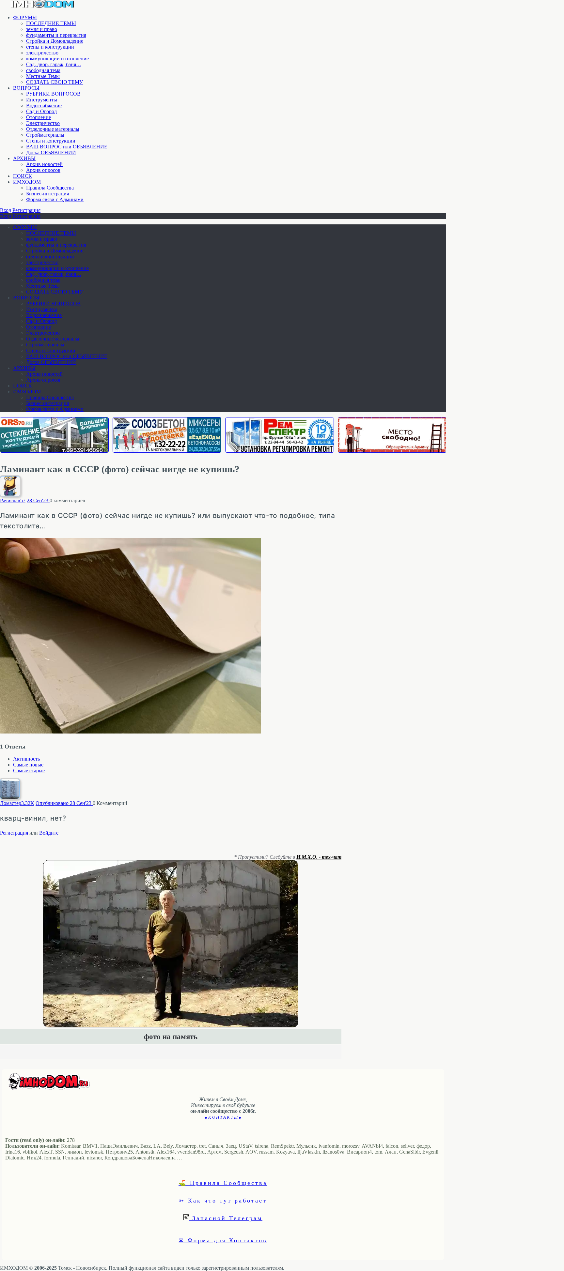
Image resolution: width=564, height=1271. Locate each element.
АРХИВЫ (24, 158)
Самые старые (29, 770)
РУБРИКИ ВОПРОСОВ (53, 94)
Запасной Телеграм (225, 1218)
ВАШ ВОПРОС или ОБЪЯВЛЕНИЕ (66, 146)
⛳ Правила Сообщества (223, 1183)
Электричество (43, 123)
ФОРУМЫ (25, 17)
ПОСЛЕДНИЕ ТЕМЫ (51, 23)
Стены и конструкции (50, 141)
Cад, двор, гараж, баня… (53, 64)
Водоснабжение (44, 105)
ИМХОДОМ (27, 182)
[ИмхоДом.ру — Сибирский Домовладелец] (42, 6)
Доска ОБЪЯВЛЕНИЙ (51, 152)
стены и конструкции (50, 47)
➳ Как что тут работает (223, 1200)
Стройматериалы (45, 135)
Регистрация (26, 210)
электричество (42, 52)
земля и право (41, 29)
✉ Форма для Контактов (223, 1240)
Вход (5, 210)
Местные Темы (43, 76)
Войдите (48, 833)
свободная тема (43, 70)
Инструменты (41, 99)
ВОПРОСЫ (26, 88)
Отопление (38, 117)
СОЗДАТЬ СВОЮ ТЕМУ (54, 82)
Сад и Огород (41, 111)
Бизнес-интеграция (47, 193)
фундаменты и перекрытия (56, 35)
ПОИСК (22, 176)
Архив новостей (44, 164)
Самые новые (28, 764)
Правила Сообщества (50, 187)
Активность (26, 759)
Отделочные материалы (52, 129)
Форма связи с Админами (55, 199)
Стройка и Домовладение (54, 41)
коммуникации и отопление (57, 58)
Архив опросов (43, 170)
